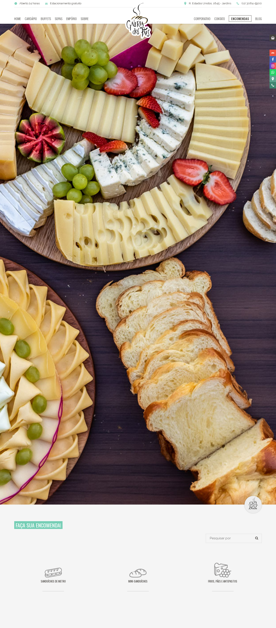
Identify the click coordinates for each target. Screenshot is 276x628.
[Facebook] (273, 59)
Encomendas (240, 18)
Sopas (58, 18)
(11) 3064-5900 (252, 3)
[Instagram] (273, 66)
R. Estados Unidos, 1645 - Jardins (210, 3)
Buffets (46, 18)
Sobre (85, 18)
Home (17, 18)
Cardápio (31, 18)
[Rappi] (273, 53)
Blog (258, 18)
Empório (71, 18)
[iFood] (273, 46)
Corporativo (202, 18)
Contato (219, 18)
